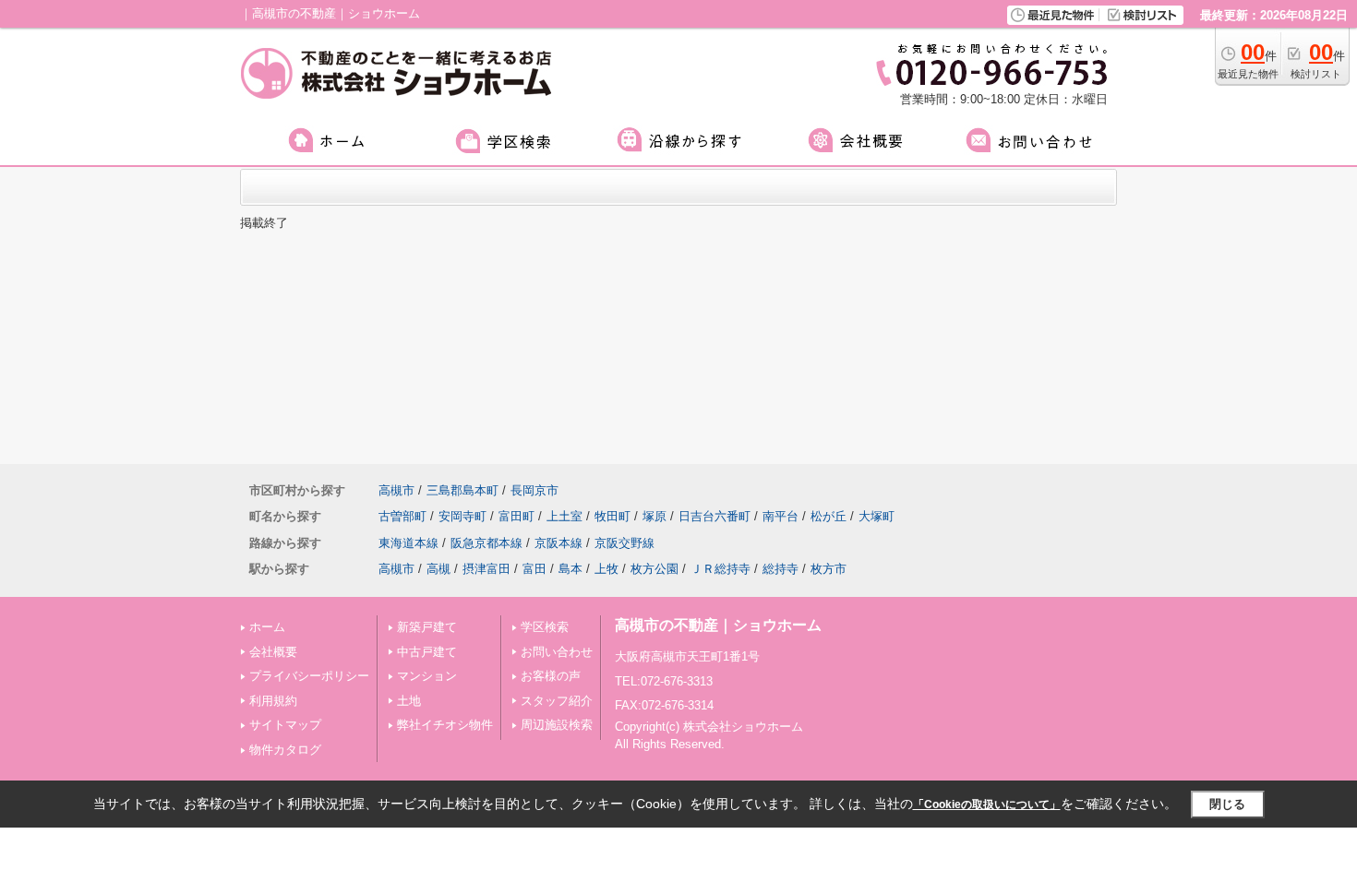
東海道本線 (408, 543)
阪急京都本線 (486, 543)
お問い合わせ (557, 652)
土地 (409, 701)
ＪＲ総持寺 (721, 569)
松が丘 (829, 516)
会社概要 (273, 652)
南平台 (781, 516)
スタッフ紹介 (557, 701)
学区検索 (545, 627)
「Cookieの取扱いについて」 (987, 804)
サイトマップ (285, 725)
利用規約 (273, 701)
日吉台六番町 (714, 516)
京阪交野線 (624, 543)
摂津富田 (486, 569)
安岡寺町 (462, 516)
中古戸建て (427, 652)
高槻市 (396, 490)
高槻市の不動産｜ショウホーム (718, 625)
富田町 (516, 516)
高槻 (438, 569)
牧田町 (612, 516)
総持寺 (781, 569)
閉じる (1227, 804)
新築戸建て (427, 627)
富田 (534, 569)
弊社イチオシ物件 (445, 725)
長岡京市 (534, 490)
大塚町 (877, 516)
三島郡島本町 (462, 490)
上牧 (606, 569)
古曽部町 (402, 516)
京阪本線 (558, 543)
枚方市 (829, 569)
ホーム (267, 627)
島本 (570, 569)
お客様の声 (551, 676)
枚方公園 (654, 569)
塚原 (654, 516)
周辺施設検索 (557, 725)
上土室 (564, 516)
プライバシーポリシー (309, 676)
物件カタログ (285, 750)
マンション (427, 676)
